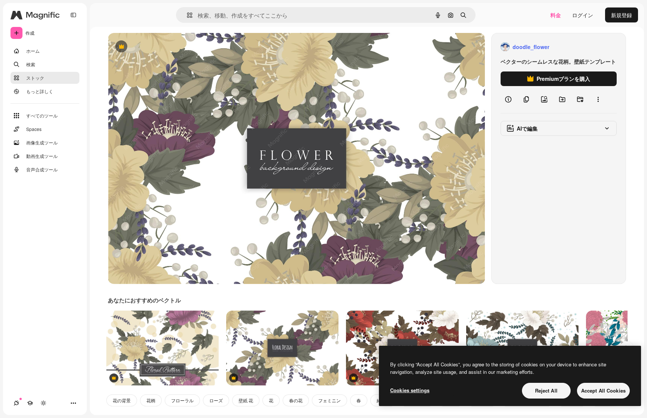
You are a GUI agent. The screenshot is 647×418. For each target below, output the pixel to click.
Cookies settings (409, 390)
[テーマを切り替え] (43, 403)
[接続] (16, 403)
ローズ (216, 400)
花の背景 (122, 400)
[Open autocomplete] (186, 15)
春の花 (296, 400)
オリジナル (159, 47)
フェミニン (329, 400)
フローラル (182, 400)
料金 (555, 15)
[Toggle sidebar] (73, 15)
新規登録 (621, 15)
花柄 (150, 400)
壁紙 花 (246, 400)
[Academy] (30, 403)
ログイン (582, 15)
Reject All (546, 390)
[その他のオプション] (597, 99)
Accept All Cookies (603, 390)
